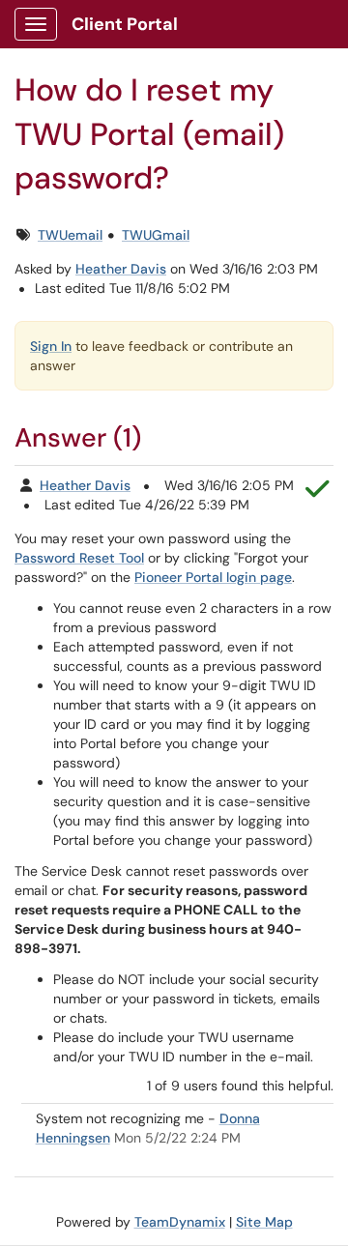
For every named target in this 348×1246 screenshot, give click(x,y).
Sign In (51, 346)
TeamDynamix (179, 1222)
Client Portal (125, 24)
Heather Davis (120, 268)
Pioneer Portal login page (213, 577)
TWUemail (70, 235)
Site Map (264, 1222)
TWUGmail (155, 235)
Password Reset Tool (79, 557)
